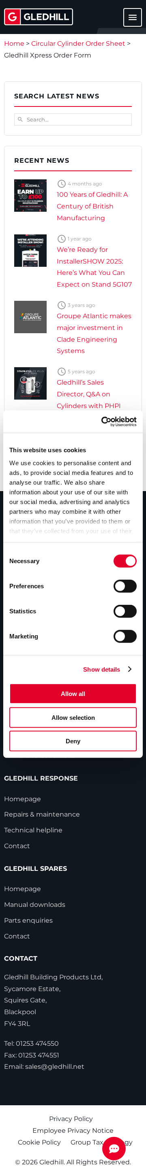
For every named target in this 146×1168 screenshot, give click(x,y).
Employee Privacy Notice (73, 1130)
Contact (17, 846)
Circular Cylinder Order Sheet (78, 43)
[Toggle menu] (128, 21)
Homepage (22, 799)
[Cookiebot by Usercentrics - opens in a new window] (103, 421)
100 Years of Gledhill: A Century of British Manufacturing (92, 206)
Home (14, 43)
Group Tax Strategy (102, 1142)
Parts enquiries (28, 920)
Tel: (31, 1043)
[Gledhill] (38, 17)
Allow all (73, 693)
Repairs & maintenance (42, 814)
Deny (73, 741)
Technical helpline (33, 830)
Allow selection (73, 717)
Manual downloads (34, 904)
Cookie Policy (39, 1142)
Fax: (31, 1055)
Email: (44, 1066)
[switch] (125, 586)
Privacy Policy (71, 1119)
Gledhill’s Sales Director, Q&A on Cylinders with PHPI (89, 394)
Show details (101, 669)
